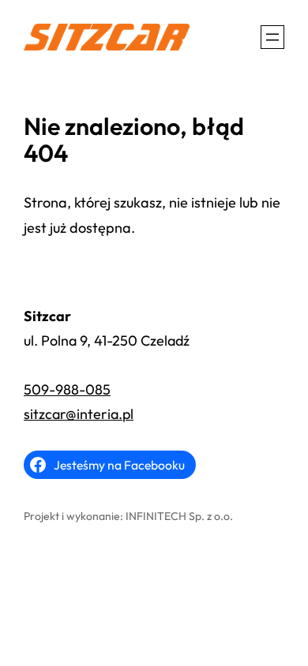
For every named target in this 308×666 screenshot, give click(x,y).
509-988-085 (67, 389)
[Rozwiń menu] (272, 37)
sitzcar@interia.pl (78, 414)
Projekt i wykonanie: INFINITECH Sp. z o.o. (128, 516)
